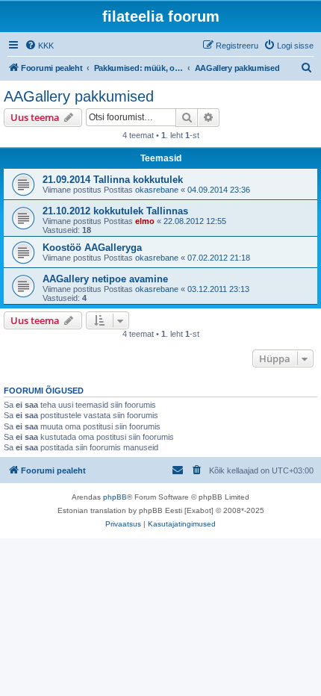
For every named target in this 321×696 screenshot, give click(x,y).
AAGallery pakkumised (79, 96)
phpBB (115, 497)
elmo (145, 221)
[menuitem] (39, 46)
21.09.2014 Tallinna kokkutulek (113, 179)
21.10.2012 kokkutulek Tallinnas (115, 211)
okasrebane (156, 189)
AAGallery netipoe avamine (105, 279)
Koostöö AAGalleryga (92, 247)
